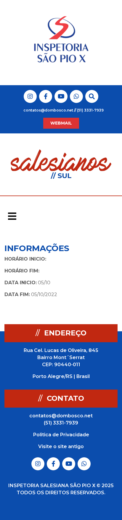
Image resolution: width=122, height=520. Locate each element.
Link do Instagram (30, 96)
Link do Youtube (61, 96)
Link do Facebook (46, 96)
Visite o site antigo (61, 446)
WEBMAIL (61, 123)
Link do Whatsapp (76, 96)
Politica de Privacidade (61, 434)
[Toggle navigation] (12, 216)
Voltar (107, 248)
